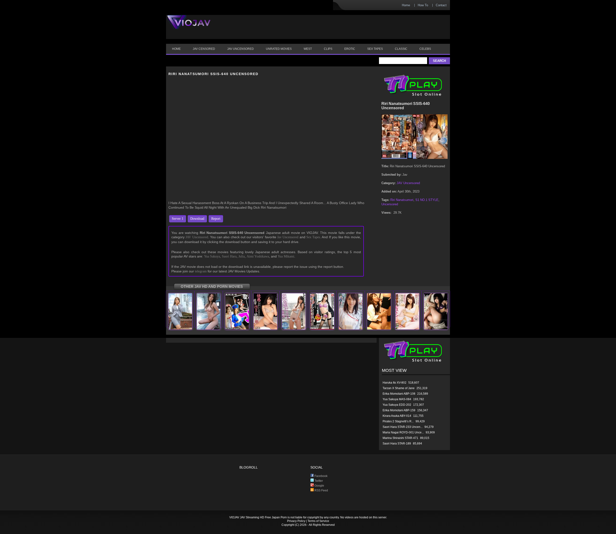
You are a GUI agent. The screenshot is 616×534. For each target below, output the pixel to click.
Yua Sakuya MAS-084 (397, 399)
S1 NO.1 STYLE (426, 200)
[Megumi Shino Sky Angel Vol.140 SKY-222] (436, 328)
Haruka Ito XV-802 (394, 382)
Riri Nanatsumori (401, 200)
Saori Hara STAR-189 (397, 443)
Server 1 (177, 218)
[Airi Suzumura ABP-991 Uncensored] (322, 328)
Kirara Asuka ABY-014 (397, 416)
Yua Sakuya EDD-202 (397, 404)
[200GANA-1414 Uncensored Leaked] (350, 328)
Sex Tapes (313, 237)
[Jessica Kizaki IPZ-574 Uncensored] (180, 328)
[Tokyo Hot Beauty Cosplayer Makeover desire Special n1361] (237, 328)
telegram (201, 271)
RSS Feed (321, 490)
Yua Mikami (286, 256)
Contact (441, 5)
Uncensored (389, 204)
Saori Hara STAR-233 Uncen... (403, 427)
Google (319, 485)
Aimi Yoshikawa (258, 256)
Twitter (318, 481)
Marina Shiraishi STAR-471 (400, 438)
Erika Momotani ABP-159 (399, 410)
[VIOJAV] (189, 26)
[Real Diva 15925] (379, 328)
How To (423, 5)
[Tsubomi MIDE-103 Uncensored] (265, 328)
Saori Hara (229, 256)
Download (197, 218)
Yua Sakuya (212, 256)
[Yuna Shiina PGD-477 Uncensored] (208, 328)
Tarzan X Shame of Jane (399, 388)
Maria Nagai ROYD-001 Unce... (403, 432)
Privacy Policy (296, 521)
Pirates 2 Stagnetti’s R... (398, 421)
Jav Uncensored (287, 237)
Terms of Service (318, 521)
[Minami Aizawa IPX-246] (407, 328)
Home (406, 5)
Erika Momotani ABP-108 (399, 393)
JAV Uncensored (197, 237)
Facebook (320, 476)
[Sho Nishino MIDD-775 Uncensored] (294, 328)
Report (215, 218)
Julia (241, 256)
